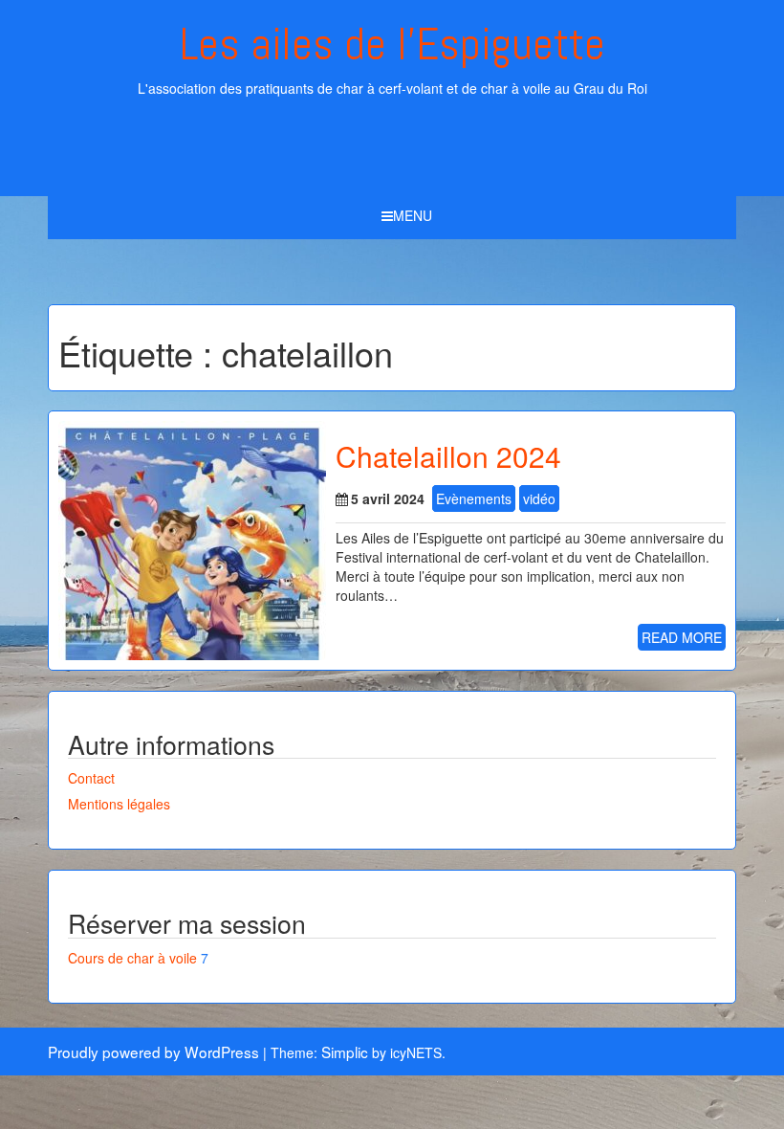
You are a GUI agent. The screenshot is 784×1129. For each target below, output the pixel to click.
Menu (412, 215)
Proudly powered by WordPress (153, 1051)
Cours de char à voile (132, 957)
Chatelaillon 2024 (448, 455)
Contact (91, 777)
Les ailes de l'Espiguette (392, 44)
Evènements (474, 498)
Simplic (344, 1051)
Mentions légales (119, 803)
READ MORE (682, 637)
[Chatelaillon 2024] (192, 538)
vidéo (539, 498)
